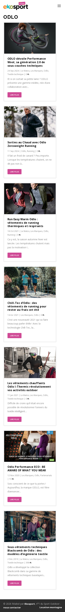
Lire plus (14, 95)
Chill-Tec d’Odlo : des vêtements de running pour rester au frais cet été (27, 306)
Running (30, 151)
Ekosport (29, 603)
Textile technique (16, 74)
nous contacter (12, 607)
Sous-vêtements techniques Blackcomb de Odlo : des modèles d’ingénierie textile (28, 550)
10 (10, 479)
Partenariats (46, 475)
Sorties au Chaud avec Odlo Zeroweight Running (27, 144)
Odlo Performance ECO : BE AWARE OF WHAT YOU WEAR (27, 468)
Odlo (46, 70)
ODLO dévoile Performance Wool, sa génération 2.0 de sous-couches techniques (27, 62)
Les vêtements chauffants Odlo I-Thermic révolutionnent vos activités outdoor (29, 386)
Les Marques (37, 70)
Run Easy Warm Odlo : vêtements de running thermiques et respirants (25, 222)
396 (28, 562)
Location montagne (51, 607)
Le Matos (25, 70)
